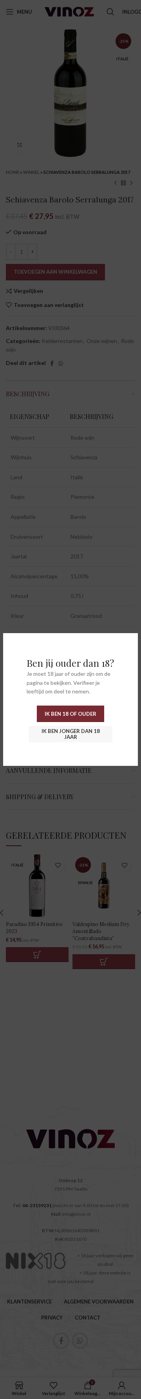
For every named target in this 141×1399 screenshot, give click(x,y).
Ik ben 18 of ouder (70, 714)
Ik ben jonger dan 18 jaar (71, 734)
